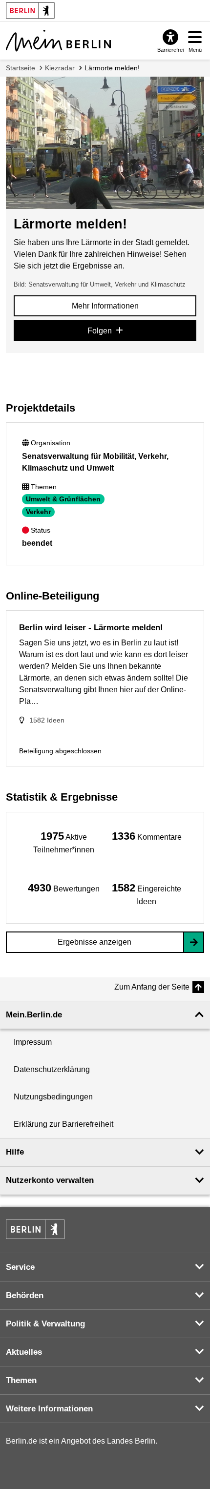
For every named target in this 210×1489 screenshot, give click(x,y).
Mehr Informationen (105, 306)
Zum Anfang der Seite (151, 987)
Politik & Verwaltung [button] (45, 1323)
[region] (63, 842)
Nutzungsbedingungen (53, 1097)
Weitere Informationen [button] (49, 1408)
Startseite (20, 68)
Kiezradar (60, 68)
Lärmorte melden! (112, 68)
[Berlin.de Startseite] (35, 1229)
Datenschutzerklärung (52, 1069)
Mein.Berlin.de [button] (34, 1014)
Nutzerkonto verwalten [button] (50, 1180)
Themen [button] (21, 1380)
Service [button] (20, 1267)
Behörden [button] (24, 1295)
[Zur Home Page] (58, 40)
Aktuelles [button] (24, 1352)
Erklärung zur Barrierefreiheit (63, 1124)
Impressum (33, 1042)
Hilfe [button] (15, 1152)
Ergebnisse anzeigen (94, 942)
